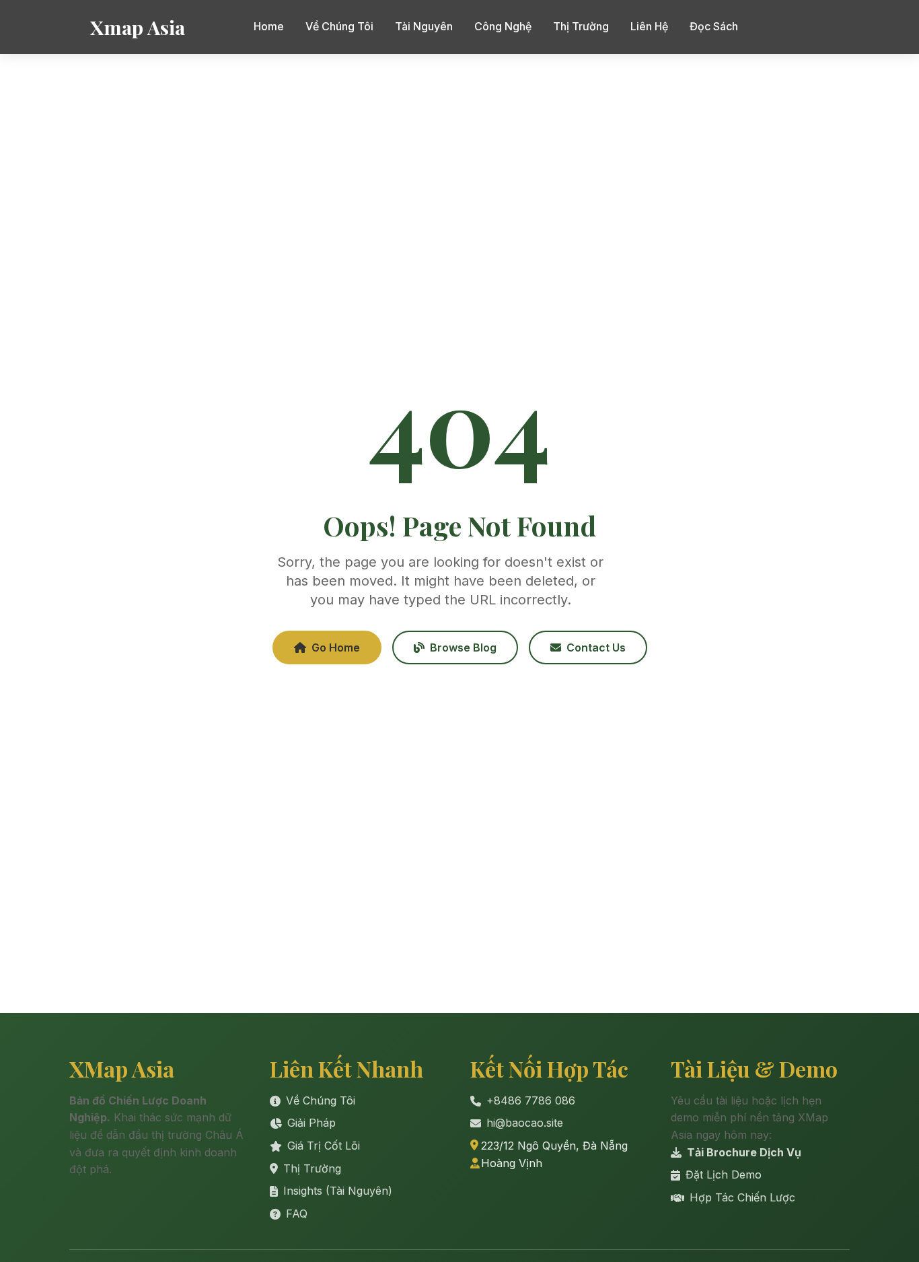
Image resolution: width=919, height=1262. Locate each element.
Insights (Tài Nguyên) (337, 1190)
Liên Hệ (649, 26)
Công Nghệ (502, 26)
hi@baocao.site (524, 1122)
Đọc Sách (714, 26)
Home (269, 26)
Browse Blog (463, 647)
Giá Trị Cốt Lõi (323, 1145)
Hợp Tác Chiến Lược (742, 1197)
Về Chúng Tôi (339, 26)
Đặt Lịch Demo (724, 1174)
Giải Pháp (311, 1122)
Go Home (335, 647)
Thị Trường (581, 26)
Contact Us (596, 647)
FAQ (296, 1213)
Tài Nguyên (424, 26)
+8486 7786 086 (530, 1100)
